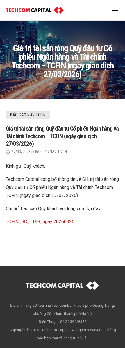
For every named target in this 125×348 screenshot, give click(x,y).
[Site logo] (35, 10)
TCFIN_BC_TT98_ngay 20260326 (40, 221)
